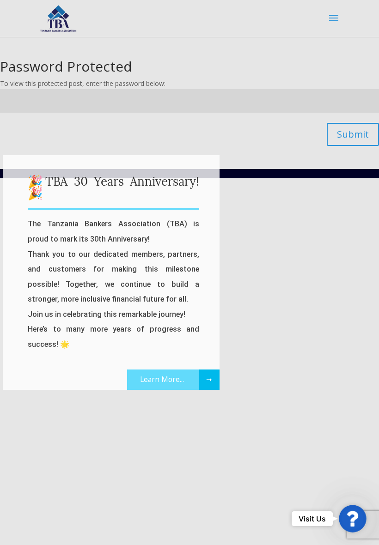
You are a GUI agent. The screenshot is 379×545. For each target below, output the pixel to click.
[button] (353, 519)
